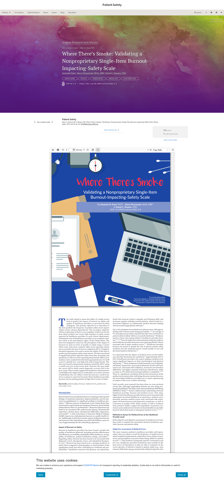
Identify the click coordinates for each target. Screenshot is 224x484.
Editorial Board (33, 12)
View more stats (170, 140)
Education (72, 12)
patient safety (70, 79)
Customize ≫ (113, 474)
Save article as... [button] (111, 130)
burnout (83, 79)
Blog (62, 12)
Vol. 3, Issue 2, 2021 (70, 48)
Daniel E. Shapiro (115, 73)
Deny (41, 474)
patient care (113, 79)
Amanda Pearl (69, 73)
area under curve (130, 79)
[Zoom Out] (148, 149)
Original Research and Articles (80, 42)
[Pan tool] (92, 150)
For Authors (19, 12)
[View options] (53, 150)
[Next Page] (84, 149)
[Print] (58, 150)
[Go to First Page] (63, 149)
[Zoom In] (150, 149)
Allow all (183, 474)
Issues (54, 12)
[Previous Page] (66, 149)
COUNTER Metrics (91, 465)
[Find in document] (173, 150)
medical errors (98, 79)
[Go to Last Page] (87, 149)
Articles (5, 12)
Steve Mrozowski (90, 73)
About (45, 12)
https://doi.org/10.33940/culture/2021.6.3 (98, 84)
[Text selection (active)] (98, 150)
